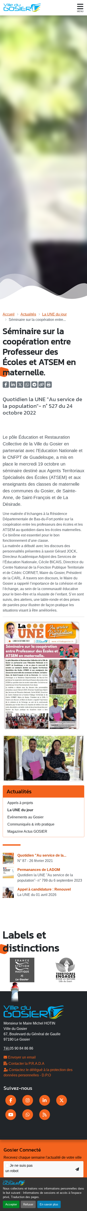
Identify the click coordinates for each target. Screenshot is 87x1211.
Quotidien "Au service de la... (41, 855)
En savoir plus (49, 1204)
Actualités (28, 314)
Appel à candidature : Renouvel (44, 889)
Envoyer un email (21, 1057)
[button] (49, 386)
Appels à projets (20, 803)
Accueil (8, 314)
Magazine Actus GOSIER (27, 831)
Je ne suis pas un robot (19, 1168)
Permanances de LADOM (38, 870)
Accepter (11, 1204)
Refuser (28, 1204)
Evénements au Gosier (25, 817)
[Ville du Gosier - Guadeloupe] (34, 1012)
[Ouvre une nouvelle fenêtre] (10, 1100)
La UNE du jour (54, 314)
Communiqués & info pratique (30, 824)
